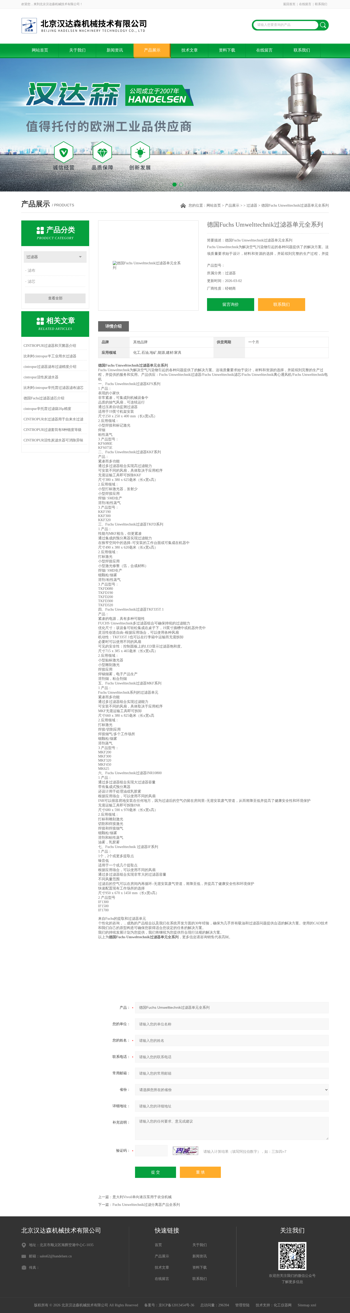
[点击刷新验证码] (185, 1150)
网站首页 (40, 50)
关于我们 (77, 50)
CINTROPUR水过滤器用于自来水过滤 (53, 419)
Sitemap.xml (307, 1305)
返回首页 (289, 4)
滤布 (31, 270)
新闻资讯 (115, 50)
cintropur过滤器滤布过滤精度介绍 (50, 367)
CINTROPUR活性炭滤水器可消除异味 (53, 440)
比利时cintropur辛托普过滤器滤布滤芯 (54, 388)
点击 (80, 257)
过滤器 (251, 205)
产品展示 (152, 50)
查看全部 (55, 298)
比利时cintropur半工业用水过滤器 (50, 356)
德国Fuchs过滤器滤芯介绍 (44, 398)
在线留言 (305, 4)
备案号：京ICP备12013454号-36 (169, 1305)
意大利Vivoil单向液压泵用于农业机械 (142, 1197)
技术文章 (189, 50)
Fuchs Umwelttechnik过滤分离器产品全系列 (146, 1205)
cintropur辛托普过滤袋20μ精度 (47, 409)
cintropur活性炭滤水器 (41, 377)
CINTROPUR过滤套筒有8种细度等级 (52, 430)
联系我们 (321, 4)
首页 (158, 1245)
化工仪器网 (283, 1305)
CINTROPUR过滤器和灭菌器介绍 (50, 346)
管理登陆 (242, 1305)
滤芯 (31, 281)
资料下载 (227, 50)
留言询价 (230, 304)
